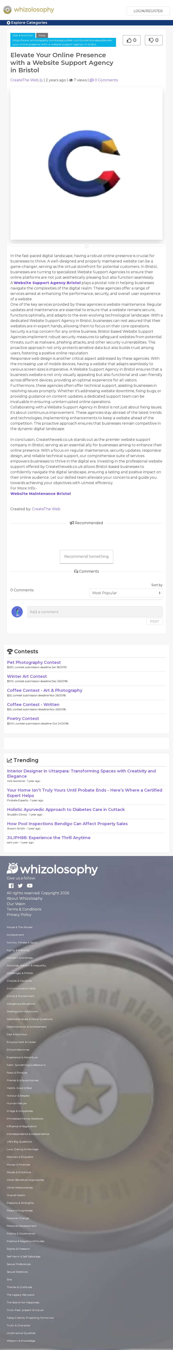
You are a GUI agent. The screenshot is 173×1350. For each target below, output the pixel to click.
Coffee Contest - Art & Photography (44, 690)
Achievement (15, 934)
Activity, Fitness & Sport (22, 942)
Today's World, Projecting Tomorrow (30, 1317)
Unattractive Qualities (21, 1333)
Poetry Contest (23, 718)
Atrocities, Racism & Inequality (26, 965)
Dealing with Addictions (22, 1011)
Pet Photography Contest (34, 662)
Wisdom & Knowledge (21, 1340)
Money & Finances (18, 1164)
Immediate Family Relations (25, 1118)
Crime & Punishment (20, 996)
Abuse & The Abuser (20, 927)
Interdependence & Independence (28, 1134)
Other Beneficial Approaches (25, 1180)
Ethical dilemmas (18, 1049)
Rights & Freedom (18, 1248)
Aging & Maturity (18, 950)
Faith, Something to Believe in (26, 1065)
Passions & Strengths (20, 1202)
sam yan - (14, 842)
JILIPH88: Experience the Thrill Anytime (49, 837)
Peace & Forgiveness (20, 1210)
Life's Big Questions (19, 1141)
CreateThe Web (24, 80)
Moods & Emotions (19, 1172)
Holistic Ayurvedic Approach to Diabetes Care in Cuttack (66, 809)
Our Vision (16, 904)
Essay (42, 35)
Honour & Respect (18, 1095)
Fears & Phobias (17, 1072)
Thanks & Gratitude (19, 1287)
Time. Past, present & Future (25, 1310)
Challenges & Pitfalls (20, 973)
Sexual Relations (17, 1271)
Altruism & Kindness (20, 957)
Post (154, 621)
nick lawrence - (17, 781)
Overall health (16, 1195)
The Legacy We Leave (20, 1294)
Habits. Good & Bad (19, 1088)
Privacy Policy (19, 915)
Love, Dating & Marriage (22, 1149)
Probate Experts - (18, 800)
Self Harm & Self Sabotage (23, 1256)
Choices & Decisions (19, 980)
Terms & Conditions (24, 909)
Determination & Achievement (27, 1026)
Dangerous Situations (21, 1003)
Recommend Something (86, 556)
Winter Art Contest (27, 676)
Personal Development (21, 1225)
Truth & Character (18, 1325)
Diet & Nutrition (23, 35)
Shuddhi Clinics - (18, 814)
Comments (106, 80)
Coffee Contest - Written (33, 704)
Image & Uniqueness (20, 1111)
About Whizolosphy (25, 898)
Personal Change (18, 1218)
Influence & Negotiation (22, 1126)
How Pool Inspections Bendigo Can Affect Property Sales (67, 823)
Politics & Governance (21, 1233)
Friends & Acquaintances (22, 1080)
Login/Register (148, 11)
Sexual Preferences (19, 1264)
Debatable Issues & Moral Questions (29, 1019)
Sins (9, 1279)
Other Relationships (20, 1187)
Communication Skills (21, 988)
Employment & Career (21, 1042)
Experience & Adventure (22, 1057)
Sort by (157, 585)
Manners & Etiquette (20, 1157)
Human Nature (17, 1103)
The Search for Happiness (23, 1302)
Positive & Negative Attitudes (25, 1241)
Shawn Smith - (17, 828)
